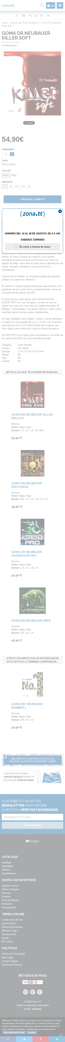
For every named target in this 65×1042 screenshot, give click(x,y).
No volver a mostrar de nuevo (33, 246)
